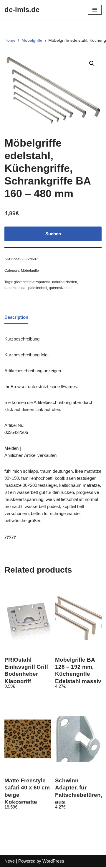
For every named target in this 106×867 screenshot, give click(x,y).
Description (16, 317)
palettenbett (37, 288)
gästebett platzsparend (32, 282)
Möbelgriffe (31, 40)
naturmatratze (15, 288)
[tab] (16, 317)
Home (10, 40)
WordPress (53, 860)
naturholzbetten (64, 282)
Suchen (53, 233)
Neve (9, 860)
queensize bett (60, 288)
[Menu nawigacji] (95, 10)
